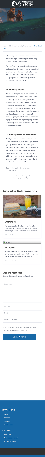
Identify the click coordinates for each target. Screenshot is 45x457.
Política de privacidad (11, 438)
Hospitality (19, 46)
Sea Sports (10, 247)
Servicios (7, 421)
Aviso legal (7, 434)
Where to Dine (11, 222)
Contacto (7, 418)
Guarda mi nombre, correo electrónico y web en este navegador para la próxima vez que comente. (19, 329)
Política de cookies (10, 441)
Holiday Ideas (12, 46)
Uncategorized (27, 46)
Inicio (4, 46)
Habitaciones (8, 425)
